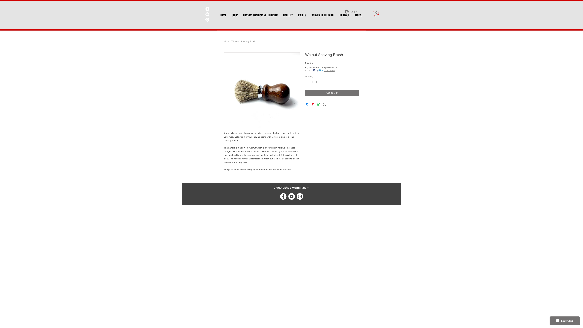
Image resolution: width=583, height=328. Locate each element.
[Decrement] (307, 82)
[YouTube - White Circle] (207, 14)
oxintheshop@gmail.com (291, 187)
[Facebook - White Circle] (207, 9)
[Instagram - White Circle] (207, 20)
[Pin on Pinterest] (313, 104)
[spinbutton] (312, 82)
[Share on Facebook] (307, 104)
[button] (376, 14)
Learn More (329, 70)
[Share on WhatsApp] (318, 104)
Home (227, 41)
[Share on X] (324, 104)
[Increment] (317, 82)
